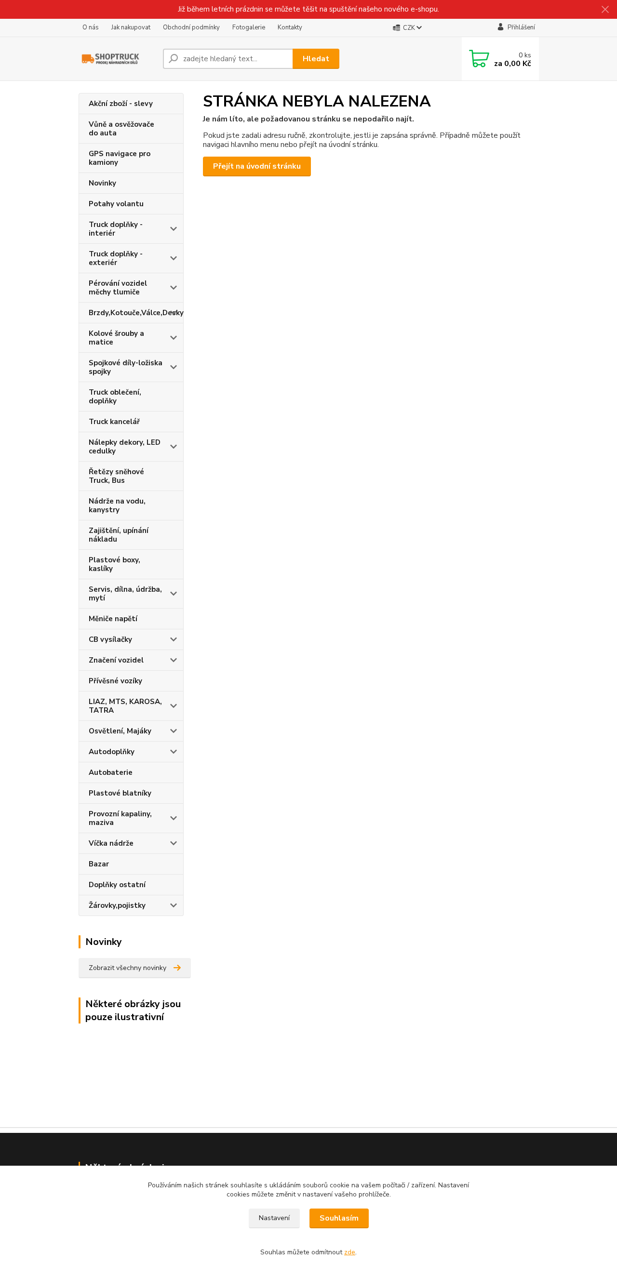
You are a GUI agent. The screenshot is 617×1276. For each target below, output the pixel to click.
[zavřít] (605, 9)
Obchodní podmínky (191, 27)
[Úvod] (117, 58)
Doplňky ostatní (117, 885)
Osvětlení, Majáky (120, 731)
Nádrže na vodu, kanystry (117, 505)
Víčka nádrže (111, 843)
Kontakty (290, 27)
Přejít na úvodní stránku (257, 166)
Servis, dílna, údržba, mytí (125, 594)
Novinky (102, 183)
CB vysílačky (110, 639)
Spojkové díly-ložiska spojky (125, 367)
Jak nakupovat (130, 27)
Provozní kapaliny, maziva (120, 818)
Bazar (99, 864)
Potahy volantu (116, 204)
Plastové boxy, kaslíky (114, 564)
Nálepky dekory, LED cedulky (125, 447)
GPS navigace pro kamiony (119, 158)
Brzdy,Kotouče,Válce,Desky (136, 313)
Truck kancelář (114, 421)
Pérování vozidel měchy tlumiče (118, 288)
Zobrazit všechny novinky (127, 967)
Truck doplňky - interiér (116, 229)
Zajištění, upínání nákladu (118, 535)
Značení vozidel (116, 660)
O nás (90, 27)
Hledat (316, 58)
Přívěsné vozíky (115, 681)
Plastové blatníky (120, 793)
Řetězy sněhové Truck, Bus (116, 476)
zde (349, 1252)
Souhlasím (339, 1218)
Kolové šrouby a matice (116, 338)
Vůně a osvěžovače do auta (121, 129)
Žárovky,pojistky (117, 905)
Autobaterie (111, 772)
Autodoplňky (111, 752)
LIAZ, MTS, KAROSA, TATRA (125, 706)
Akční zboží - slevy (121, 103)
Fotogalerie (248, 27)
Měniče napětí (113, 619)
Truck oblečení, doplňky (115, 396)
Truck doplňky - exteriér (116, 258)
